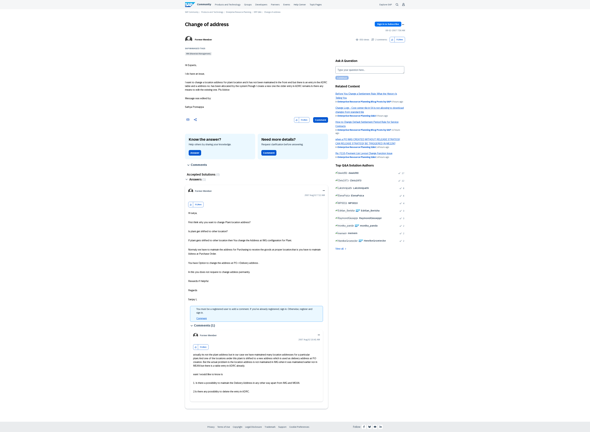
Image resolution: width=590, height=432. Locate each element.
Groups (248, 4)
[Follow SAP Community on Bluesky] (369, 427)
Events (286, 4)
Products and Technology (227, 4)
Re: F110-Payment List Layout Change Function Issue (363, 153)
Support (282, 427)
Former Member (203, 39)
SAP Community (192, 12)
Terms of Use (223, 427)
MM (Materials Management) (198, 54)
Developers (261, 4)
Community (204, 4)
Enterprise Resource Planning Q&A (357, 116)
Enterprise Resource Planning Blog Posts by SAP (364, 101)
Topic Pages (316, 4)
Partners (275, 4)
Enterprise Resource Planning (238, 12)
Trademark (270, 427)
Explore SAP (386, 4)
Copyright (237, 427)
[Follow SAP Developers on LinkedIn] (380, 427)
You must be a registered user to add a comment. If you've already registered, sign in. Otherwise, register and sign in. (254, 311)
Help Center (300, 4)
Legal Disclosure (253, 427)
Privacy (210, 427)
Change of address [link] (272, 12)
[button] (392, 39)
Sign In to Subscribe (388, 24)
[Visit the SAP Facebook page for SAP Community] (364, 427)
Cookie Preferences (299, 427)
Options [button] (403, 24)
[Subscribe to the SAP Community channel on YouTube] (375, 427)
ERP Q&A (257, 12)
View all (339, 248)
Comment (320, 120)
